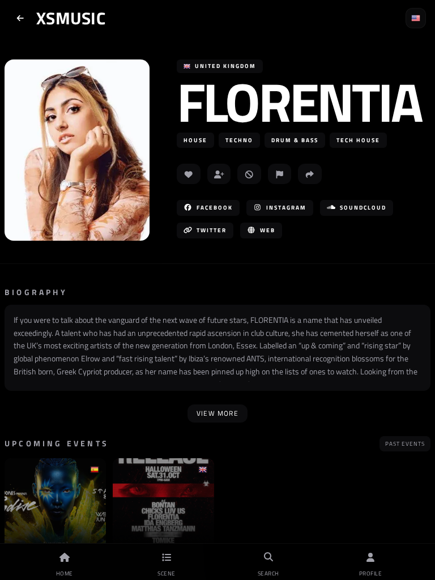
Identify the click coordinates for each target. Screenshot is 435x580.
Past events (405, 444)
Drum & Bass (294, 140)
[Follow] (219, 174)
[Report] (280, 174)
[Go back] (20, 18)
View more (217, 413)
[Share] (310, 174)
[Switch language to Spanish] (416, 18)
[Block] (249, 174)
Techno (239, 140)
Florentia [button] (299, 101)
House (195, 140)
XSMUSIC (70, 18)
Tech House (358, 140)
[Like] (189, 174)
